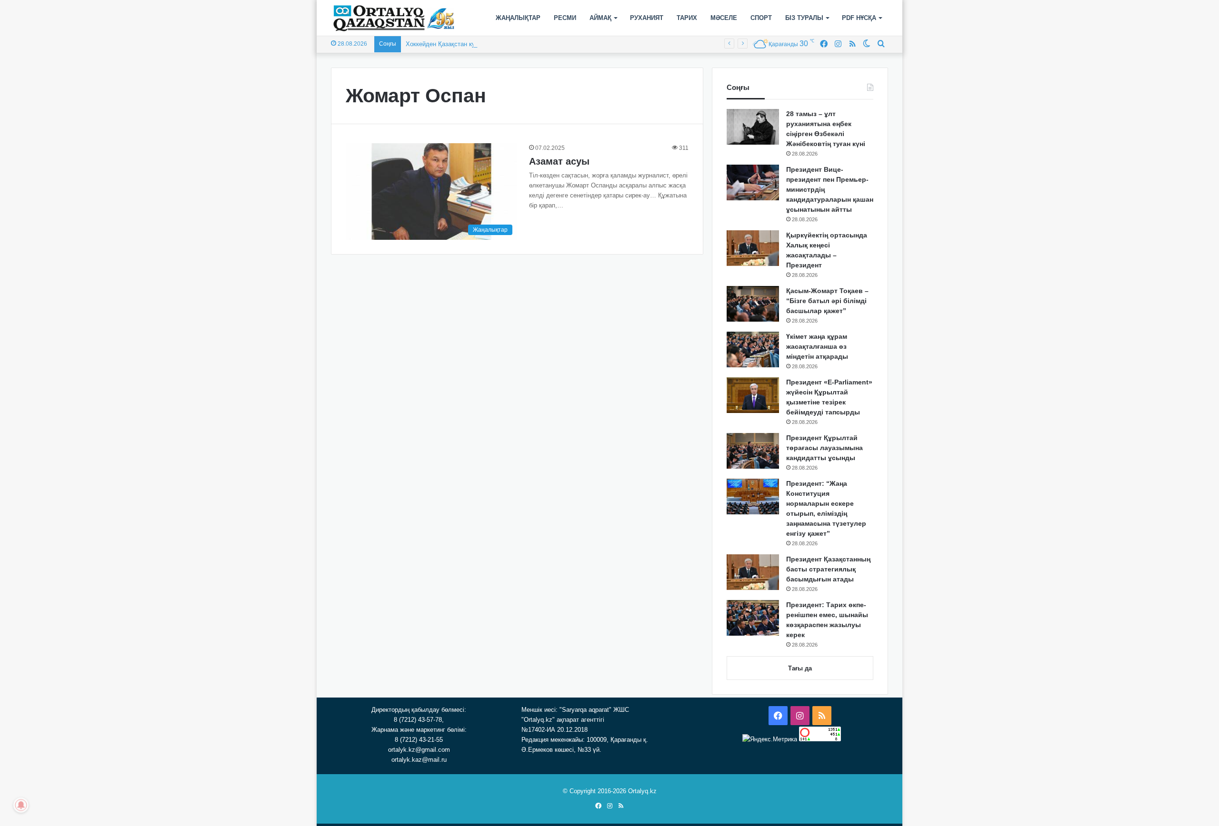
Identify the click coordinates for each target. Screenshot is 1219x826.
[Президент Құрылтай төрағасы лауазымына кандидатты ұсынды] (753, 451)
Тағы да (800, 668)
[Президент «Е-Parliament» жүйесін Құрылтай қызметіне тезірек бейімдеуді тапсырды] (753, 395)
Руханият (646, 17)
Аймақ (600, 17)
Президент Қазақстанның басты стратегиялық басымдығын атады (828, 569)
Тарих (687, 17)
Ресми (565, 17)
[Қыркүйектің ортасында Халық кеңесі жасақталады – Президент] (753, 248)
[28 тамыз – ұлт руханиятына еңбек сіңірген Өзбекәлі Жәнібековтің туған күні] (753, 127)
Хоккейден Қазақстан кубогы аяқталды (462, 44)
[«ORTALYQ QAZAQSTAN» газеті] (394, 18)
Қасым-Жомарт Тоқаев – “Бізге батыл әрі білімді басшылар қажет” (827, 301)
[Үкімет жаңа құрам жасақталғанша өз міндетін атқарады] (753, 349)
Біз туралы (804, 17)
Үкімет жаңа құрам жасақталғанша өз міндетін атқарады (817, 346)
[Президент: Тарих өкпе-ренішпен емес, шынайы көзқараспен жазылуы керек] (753, 618)
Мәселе (723, 17)
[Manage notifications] (21, 805)
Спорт (761, 17)
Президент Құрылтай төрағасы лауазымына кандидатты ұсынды (824, 448)
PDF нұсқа (859, 17)
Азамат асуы (559, 161)
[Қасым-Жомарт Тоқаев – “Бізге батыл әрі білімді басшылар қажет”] (753, 304)
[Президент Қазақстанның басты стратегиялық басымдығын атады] (753, 572)
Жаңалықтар (518, 17)
